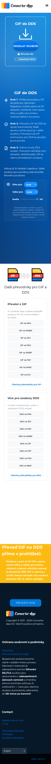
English (7, 751)
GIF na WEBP (25, 353)
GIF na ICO (25, 375)
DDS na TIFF (25, 451)
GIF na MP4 (25, 323)
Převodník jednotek (13, 731)
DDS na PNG (25, 414)
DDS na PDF (25, 429)
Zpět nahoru (38, 759)
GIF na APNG (25, 367)
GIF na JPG (25, 338)
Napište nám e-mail (12, 720)
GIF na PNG (25, 345)
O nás (5, 724)
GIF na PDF (25, 360)
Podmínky (7, 650)
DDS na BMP (25, 466)
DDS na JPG (25, 421)
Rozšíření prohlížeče (13, 738)
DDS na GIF (25, 444)
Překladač (7, 734)
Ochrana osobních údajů (15, 654)
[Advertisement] (25, 513)
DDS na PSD (25, 458)
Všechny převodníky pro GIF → (27, 384)
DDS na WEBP (25, 436)
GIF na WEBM (25, 331)
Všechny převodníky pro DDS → (27, 475)
